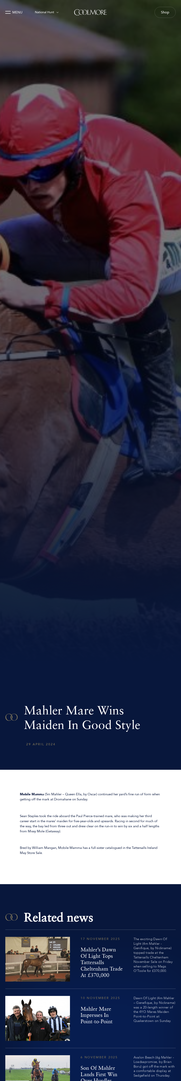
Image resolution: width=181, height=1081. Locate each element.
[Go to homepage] (90, 12)
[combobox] (46, 12)
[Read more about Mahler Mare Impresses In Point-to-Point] (90, 1018)
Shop (165, 12)
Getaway (52, 831)
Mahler (56, 794)
